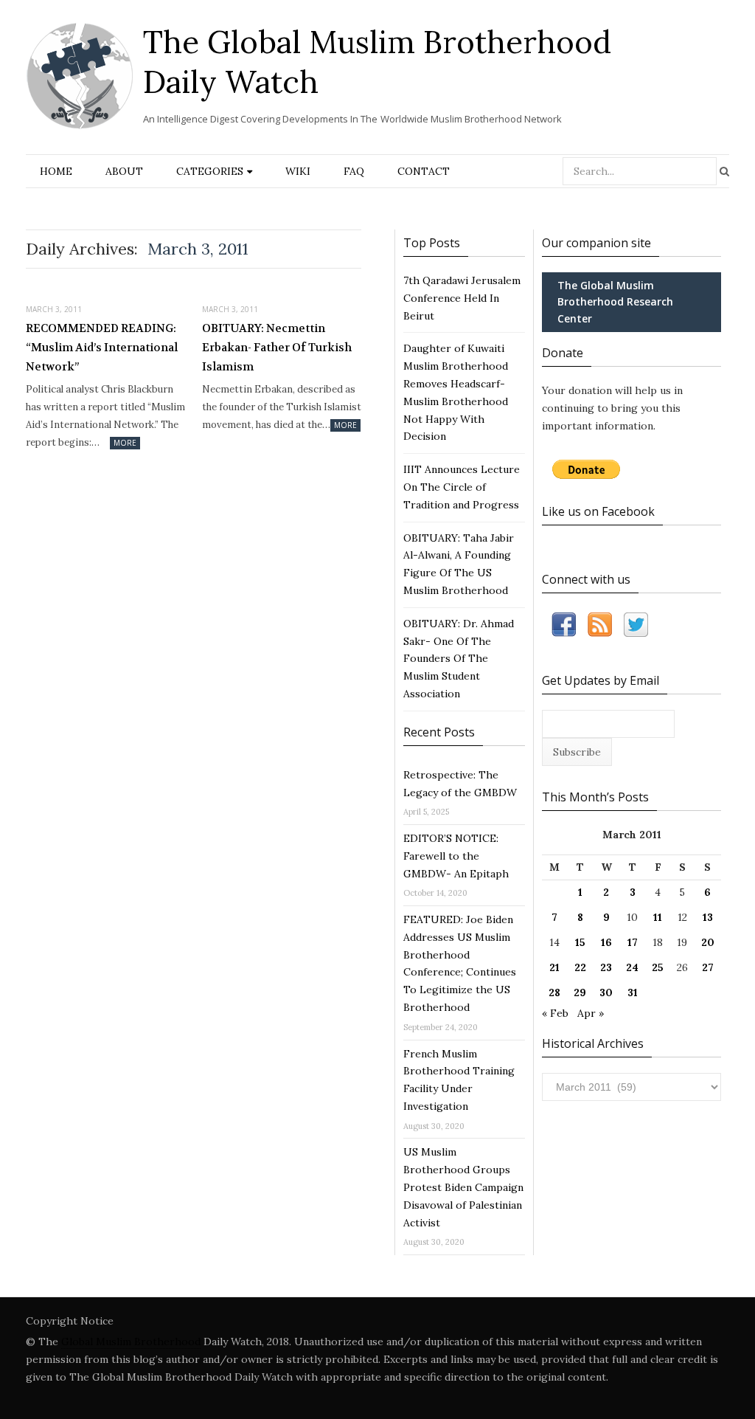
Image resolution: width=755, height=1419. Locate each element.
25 (658, 967)
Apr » (590, 1013)
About (124, 171)
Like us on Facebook (598, 511)
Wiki (297, 171)
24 (632, 967)
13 (708, 917)
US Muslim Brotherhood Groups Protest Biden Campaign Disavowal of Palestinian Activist (463, 1187)
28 (554, 992)
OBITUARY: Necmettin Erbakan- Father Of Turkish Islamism (277, 347)
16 (606, 942)
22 (580, 967)
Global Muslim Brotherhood (131, 1341)
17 (632, 942)
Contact (423, 171)
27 (708, 967)
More (125, 443)
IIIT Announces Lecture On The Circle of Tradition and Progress (461, 487)
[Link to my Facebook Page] (564, 627)
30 (606, 992)
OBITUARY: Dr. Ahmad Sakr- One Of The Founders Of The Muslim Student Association (458, 658)
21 (554, 967)
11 (657, 917)
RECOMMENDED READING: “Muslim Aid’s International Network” (102, 347)
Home (56, 171)
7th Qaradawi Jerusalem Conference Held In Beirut (462, 298)
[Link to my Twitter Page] (636, 627)
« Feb (555, 1013)
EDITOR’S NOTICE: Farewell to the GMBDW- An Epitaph (456, 856)
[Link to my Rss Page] (600, 627)
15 (580, 942)
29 (580, 992)
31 (632, 992)
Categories (209, 171)
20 (707, 942)
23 (606, 967)
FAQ (354, 171)
